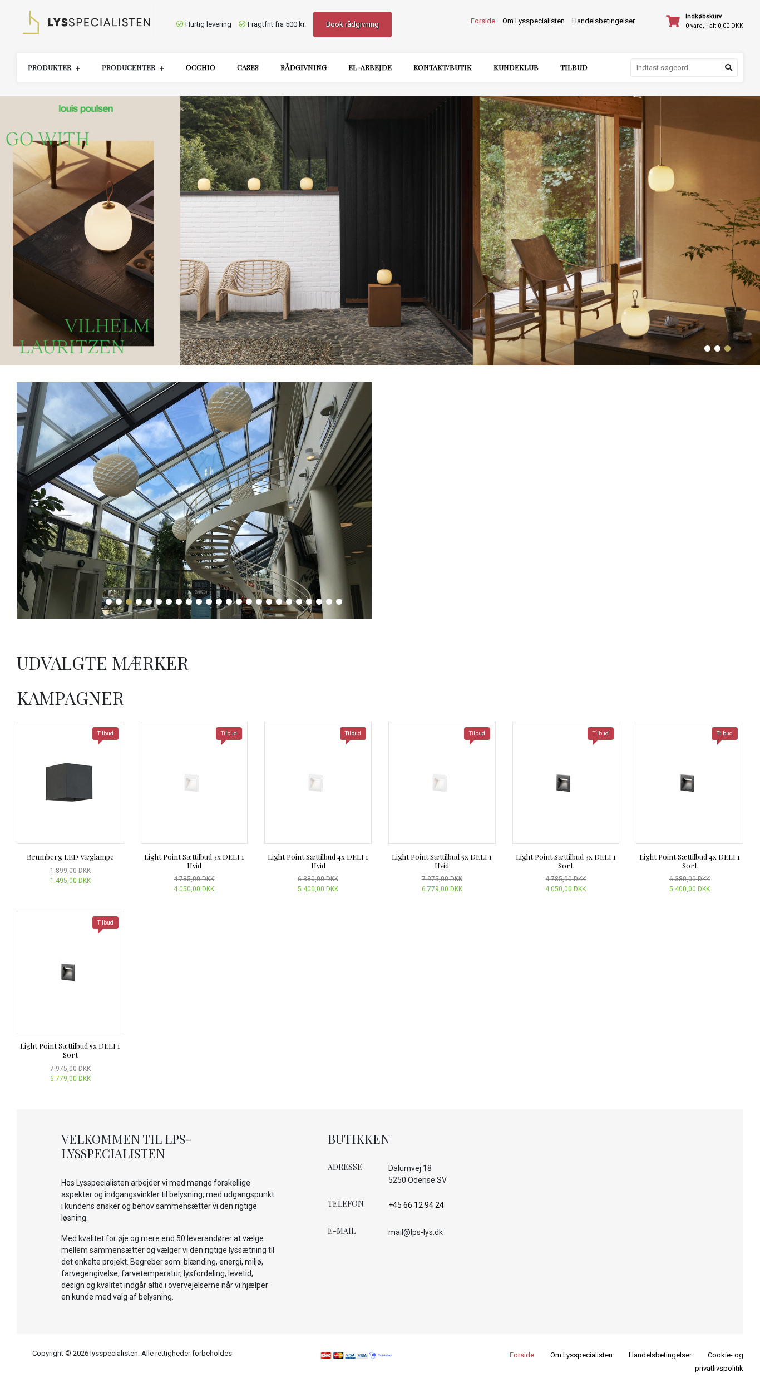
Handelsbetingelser (603, 21)
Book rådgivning (352, 24)
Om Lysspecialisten (533, 21)
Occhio (200, 67)
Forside (483, 21)
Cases (248, 67)
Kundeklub (516, 67)
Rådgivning (303, 67)
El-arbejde (370, 67)
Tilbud (574, 67)
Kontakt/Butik (442, 67)
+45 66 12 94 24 (416, 1205)
